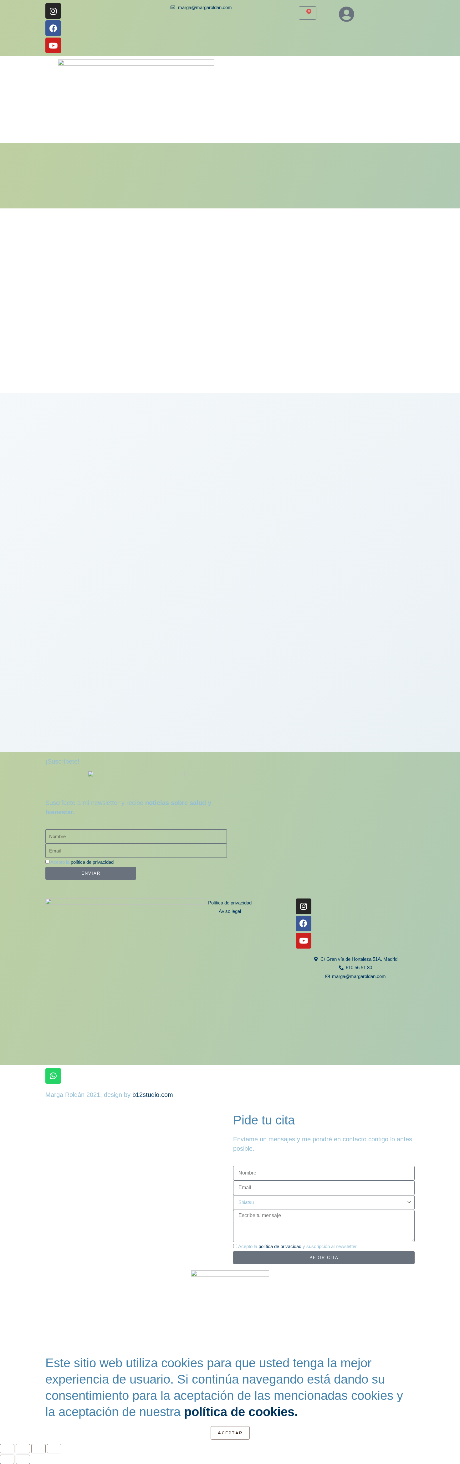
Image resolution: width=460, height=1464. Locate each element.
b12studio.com (152, 1094)
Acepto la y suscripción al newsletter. (298, 1246)
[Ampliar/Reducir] (7, 1448)
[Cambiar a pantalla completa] (23, 1448)
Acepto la (82, 862)
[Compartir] (38, 1448)
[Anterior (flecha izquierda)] (7, 1459)
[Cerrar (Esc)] (54, 1448)
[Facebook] (53, 28)
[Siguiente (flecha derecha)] (23, 1459)
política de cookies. (241, 1412)
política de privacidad (92, 862)
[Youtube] (53, 45)
